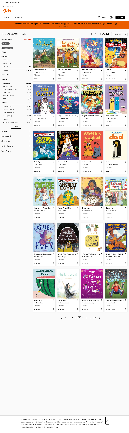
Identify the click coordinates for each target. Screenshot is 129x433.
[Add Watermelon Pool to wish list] (53, 309)
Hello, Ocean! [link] (62, 300)
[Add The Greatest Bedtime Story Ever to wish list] (53, 263)
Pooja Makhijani (88, 210)
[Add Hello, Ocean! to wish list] (77, 309)
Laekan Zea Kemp (89, 303)
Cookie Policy (53, 427)
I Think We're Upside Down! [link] (91, 254)
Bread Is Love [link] (86, 208)
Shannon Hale (40, 72)
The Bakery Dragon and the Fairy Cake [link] (91, 70)
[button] (102, 18)
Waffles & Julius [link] (87, 162)
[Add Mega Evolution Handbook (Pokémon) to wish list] (101, 125)
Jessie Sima (39, 257)
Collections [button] (16, 17)
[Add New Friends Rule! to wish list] (125, 125)
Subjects (6, 17)
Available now (7, 63)
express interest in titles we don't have (85, 24)
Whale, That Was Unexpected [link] (67, 254)
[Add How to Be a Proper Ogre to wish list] (53, 217)
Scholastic (86, 118)
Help (123, 3)
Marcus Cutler (88, 257)
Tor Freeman (63, 164)
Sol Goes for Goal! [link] (64, 70)
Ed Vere (86, 164)
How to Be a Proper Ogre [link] (42, 208)
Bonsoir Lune (39, 303)
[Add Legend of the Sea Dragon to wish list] (77, 125)
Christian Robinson (113, 164)
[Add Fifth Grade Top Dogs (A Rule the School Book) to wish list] (125, 309)
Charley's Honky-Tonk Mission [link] (115, 254)
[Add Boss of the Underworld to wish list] (77, 171)
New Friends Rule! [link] (112, 116)
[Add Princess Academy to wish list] (53, 79)
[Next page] (100, 318)
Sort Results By (105, 34)
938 (94, 318)
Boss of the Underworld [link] (66, 162)
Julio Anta (63, 72)
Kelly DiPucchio (40, 210)
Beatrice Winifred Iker (114, 257)
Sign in (120, 17)
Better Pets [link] (109, 208)
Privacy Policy (72, 419)
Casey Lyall (63, 257)
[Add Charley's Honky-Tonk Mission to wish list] (125, 263)
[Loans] (111, 18)
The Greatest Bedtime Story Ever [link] (43, 254)
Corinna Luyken (64, 303)
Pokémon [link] (109, 70)
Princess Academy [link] (40, 70)
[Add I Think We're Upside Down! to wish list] (101, 263)
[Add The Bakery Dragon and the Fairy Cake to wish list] (101, 79)
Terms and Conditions (56, 419)
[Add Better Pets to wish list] (125, 217)
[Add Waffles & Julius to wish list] (101, 171)
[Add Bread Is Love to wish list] (101, 217)
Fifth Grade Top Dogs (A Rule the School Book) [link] (115, 300)
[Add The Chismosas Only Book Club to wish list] (101, 309)
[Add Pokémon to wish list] (125, 79)
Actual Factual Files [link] (64, 208)
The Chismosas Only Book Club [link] (91, 300)
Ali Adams (39, 164)
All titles (5, 60)
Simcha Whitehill (112, 72)
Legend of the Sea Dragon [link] (67, 116)
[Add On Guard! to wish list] (53, 125)
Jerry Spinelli (111, 303)
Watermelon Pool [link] (40, 300)
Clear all (27, 39)
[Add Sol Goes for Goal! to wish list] (77, 79)
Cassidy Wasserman (41, 118)
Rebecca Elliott (64, 118)
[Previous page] (62, 318)
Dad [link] (107, 162)
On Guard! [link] (37, 116)
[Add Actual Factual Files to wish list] (77, 217)
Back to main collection (12, 3)
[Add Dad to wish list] (125, 171)
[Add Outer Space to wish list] (53, 171)
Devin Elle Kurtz (88, 72)
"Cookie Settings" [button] (48, 425)
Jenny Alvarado (112, 118)
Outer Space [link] (38, 162)
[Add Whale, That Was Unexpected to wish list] (77, 263)
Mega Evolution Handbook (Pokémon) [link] (91, 116)
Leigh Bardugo (112, 210)
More (16, 127)
